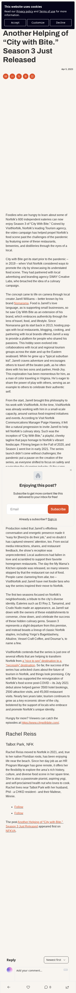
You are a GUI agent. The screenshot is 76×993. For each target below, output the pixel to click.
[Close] (70, 470)
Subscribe (58, 509)
